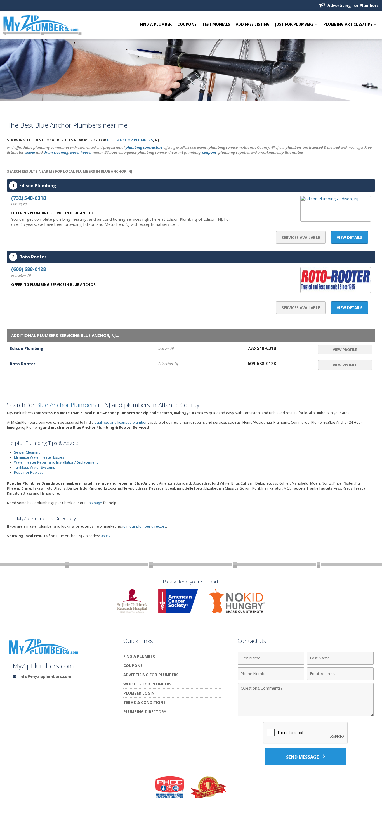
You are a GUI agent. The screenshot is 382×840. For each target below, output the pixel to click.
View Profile (345, 349)
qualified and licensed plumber (121, 422)
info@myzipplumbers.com (45, 676)
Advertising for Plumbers (352, 5)
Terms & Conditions (144, 702)
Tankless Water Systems (34, 467)
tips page (94, 502)
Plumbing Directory (144, 711)
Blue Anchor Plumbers (130, 140)
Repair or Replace (29, 472)
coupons (209, 152)
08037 (105, 535)
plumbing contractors (144, 147)
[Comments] (306, 715)
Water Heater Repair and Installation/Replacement (56, 462)
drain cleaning (56, 152)
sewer (30, 152)
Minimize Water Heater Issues (39, 457)
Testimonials (216, 24)
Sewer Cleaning (27, 452)
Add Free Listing (253, 24)
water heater (81, 152)
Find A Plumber (156, 24)
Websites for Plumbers (147, 684)
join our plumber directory (144, 526)
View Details (349, 237)
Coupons (187, 24)
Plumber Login (139, 693)
